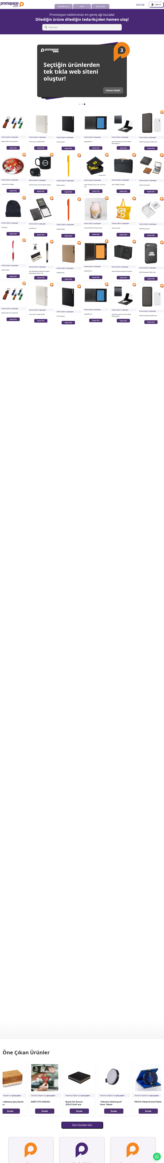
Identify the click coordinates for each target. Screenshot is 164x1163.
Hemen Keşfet (113, 90)
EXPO (82, 6)
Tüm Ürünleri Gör (82, 1125)
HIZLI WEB (100, 6)
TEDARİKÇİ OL (64, 6)
